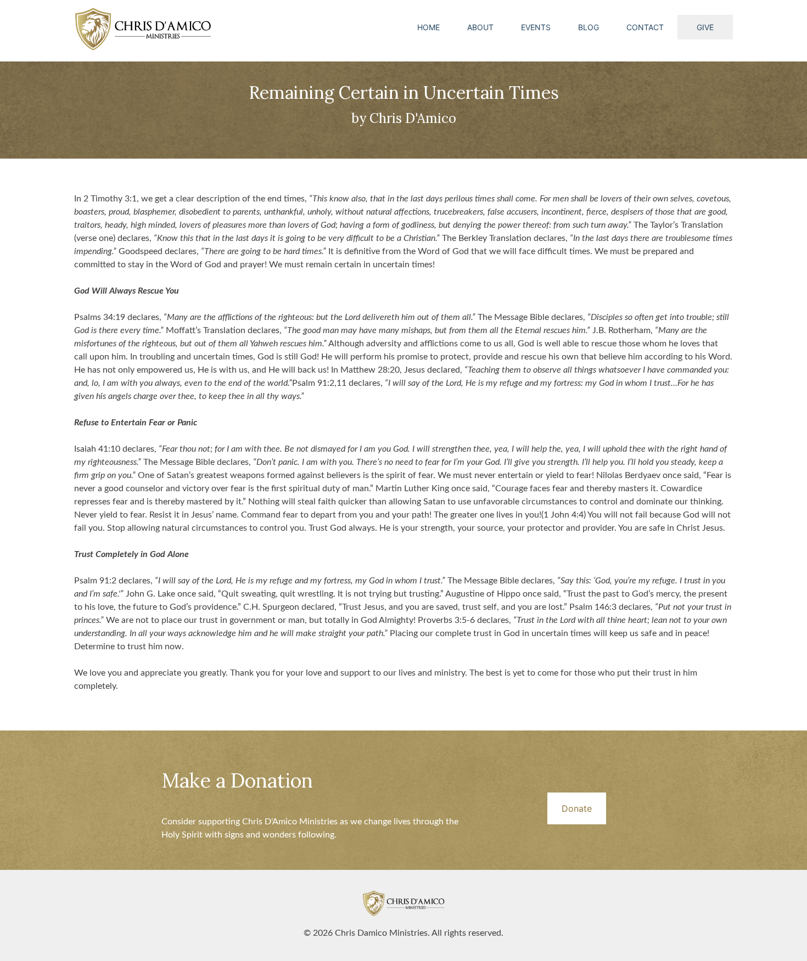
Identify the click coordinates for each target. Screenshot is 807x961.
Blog (588, 27)
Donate (577, 808)
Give (705, 27)
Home (428, 27)
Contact (645, 27)
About (480, 27)
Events (536, 27)
